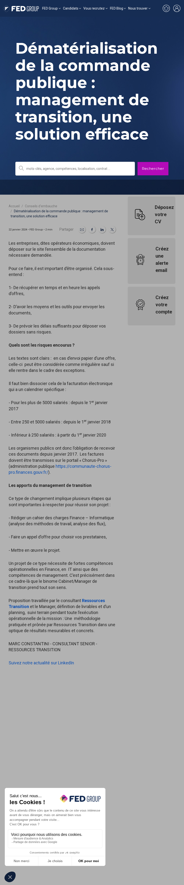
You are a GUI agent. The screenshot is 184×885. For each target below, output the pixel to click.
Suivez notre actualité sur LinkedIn (41, 662)
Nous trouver (138, 8)
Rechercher (153, 168)
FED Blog (116, 8)
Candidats (70, 8)
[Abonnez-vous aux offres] (166, 8)
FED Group (50, 8)
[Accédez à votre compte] (176, 8)
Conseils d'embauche (41, 206)
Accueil (14, 206)
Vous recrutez (94, 8)
